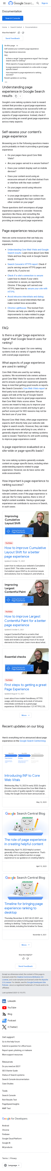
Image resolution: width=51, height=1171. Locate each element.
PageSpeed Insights (10, 1104)
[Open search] (37, 3)
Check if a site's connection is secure (25, 275)
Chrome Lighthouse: (17, 308)
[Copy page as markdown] (16, 96)
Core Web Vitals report (34, 388)
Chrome (5, 1130)
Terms (5, 1158)
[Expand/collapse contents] (17, 45)
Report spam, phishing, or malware (17, 1050)
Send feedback (13, 38)
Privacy (13, 1158)
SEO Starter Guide (10, 1071)
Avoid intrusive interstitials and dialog (25, 296)
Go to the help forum (11, 1042)
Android (5, 1126)
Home (4, 27)
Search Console (12, 18)
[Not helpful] (23, 33)
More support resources (12, 1055)
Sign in (45, 3)
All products (7, 1147)
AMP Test (6, 1108)
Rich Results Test (9, 1100)
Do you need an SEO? (11, 1066)
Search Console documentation (15, 1079)
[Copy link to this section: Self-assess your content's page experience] (30, 136)
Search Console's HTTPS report (23, 264)
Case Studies (7, 1084)
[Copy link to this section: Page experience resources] (45, 231)
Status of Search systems (13, 1075)
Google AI (6, 1143)
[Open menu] (4, 3)
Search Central (29, 3)
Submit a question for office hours (16, 1046)
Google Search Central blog (33, 741)
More (26, 715)
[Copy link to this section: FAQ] (11, 328)
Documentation (12, 11)
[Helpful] (19, 33)
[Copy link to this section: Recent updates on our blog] (5, 731)
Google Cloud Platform (12, 1139)
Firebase (6, 1134)
